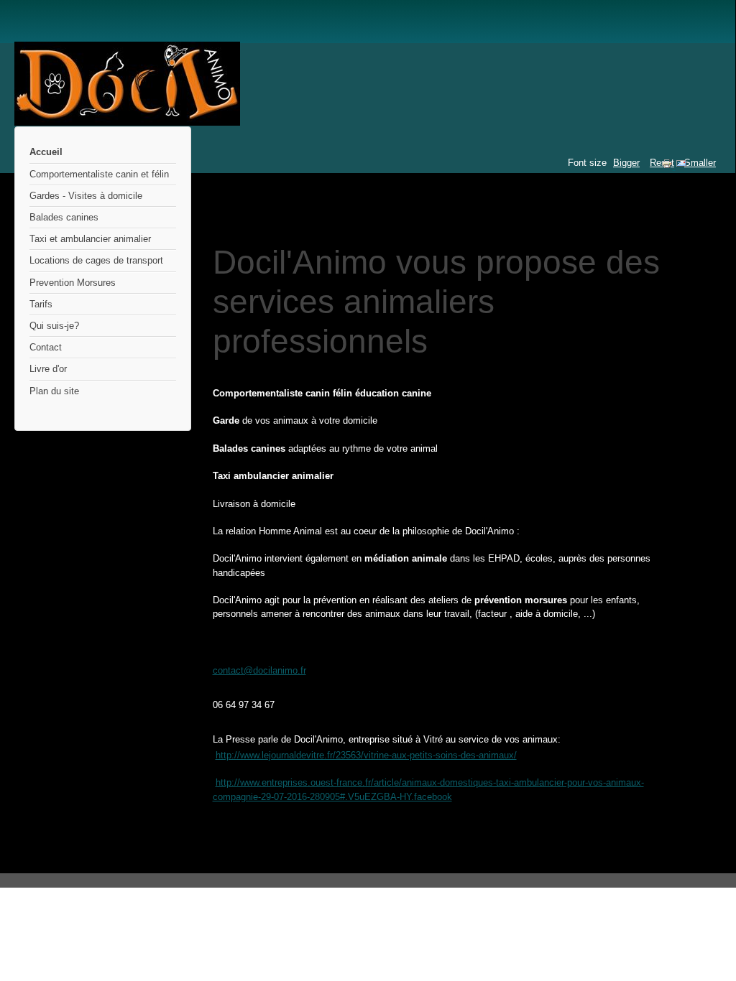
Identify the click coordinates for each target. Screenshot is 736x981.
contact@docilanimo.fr (259, 670)
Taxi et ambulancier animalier (90, 238)
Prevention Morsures (72, 282)
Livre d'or (48, 368)
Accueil (46, 152)
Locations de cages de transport (96, 260)
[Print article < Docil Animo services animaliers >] (668, 166)
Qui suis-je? (54, 325)
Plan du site (54, 391)
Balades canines (63, 217)
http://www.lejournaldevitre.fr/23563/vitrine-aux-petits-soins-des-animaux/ (366, 755)
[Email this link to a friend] (681, 166)
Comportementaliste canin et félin (99, 174)
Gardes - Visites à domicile (85, 195)
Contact (45, 347)
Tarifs (40, 304)
